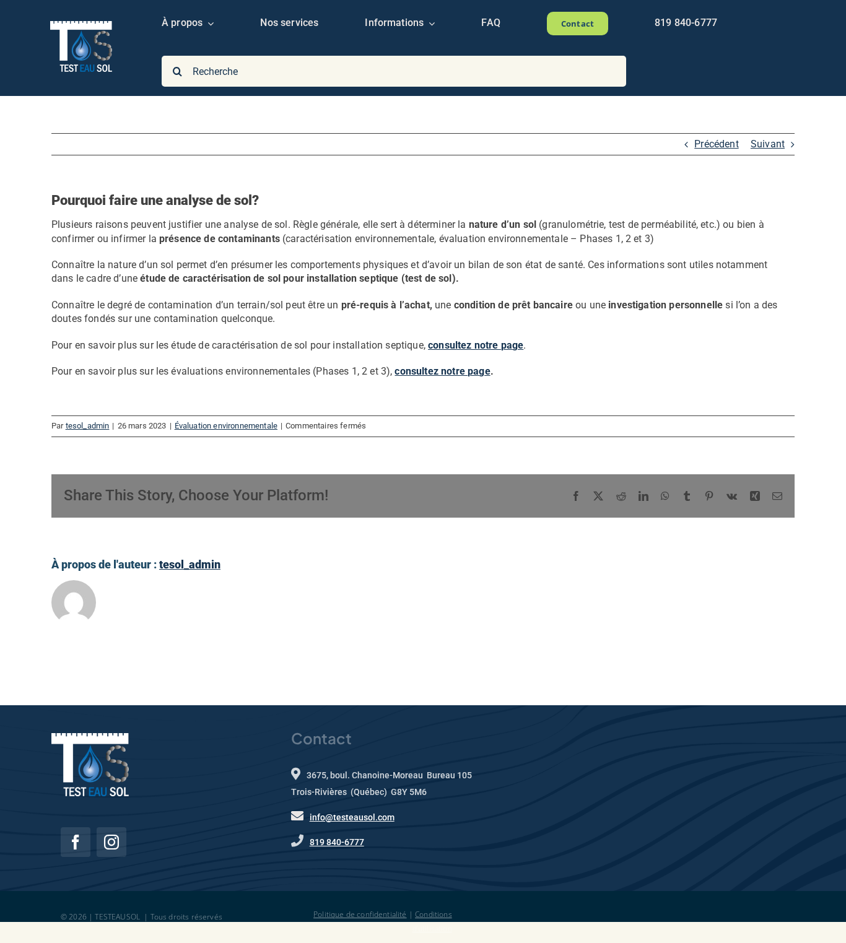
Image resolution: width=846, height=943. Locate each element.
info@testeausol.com (352, 817)
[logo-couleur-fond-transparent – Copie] (81, 26)
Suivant (768, 144)
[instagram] (111, 842)
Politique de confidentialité (359, 914)
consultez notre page (442, 371)
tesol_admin (88, 425)
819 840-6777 (337, 842)
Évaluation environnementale (226, 425)
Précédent (716, 144)
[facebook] (75, 842)
